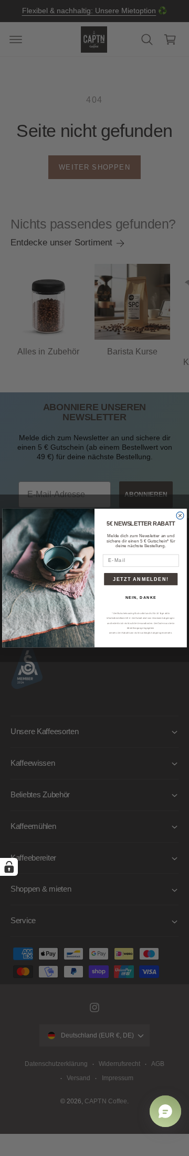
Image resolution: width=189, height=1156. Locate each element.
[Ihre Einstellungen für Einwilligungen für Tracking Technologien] (9, 867)
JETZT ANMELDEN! (141, 578)
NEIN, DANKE (140, 598)
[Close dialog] (180, 515)
